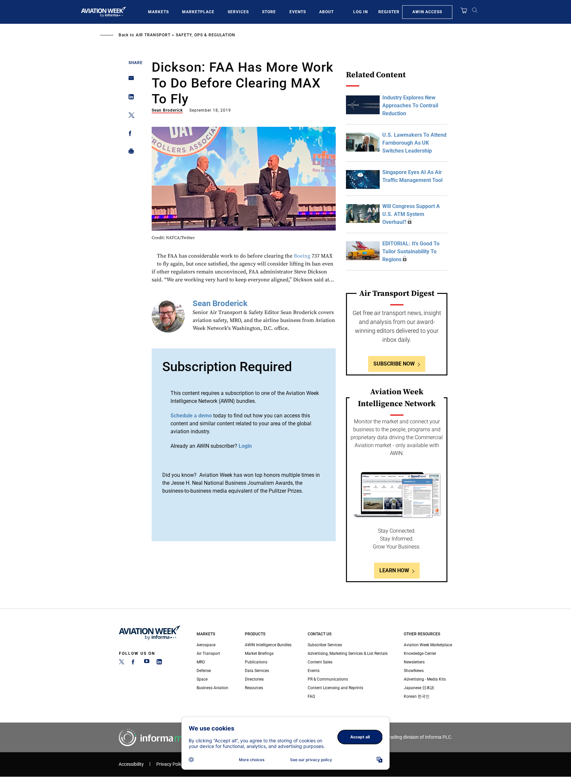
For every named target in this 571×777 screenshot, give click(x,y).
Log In (360, 12)
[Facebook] (134, 663)
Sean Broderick (167, 110)
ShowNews (414, 670)
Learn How (394, 570)
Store (269, 12)
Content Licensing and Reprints (335, 688)
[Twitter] (121, 663)
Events (297, 12)
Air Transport (153, 35)
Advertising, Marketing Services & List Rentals (348, 653)
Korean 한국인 (417, 696)
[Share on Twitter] (129, 116)
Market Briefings (259, 653)
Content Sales (320, 662)
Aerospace (206, 645)
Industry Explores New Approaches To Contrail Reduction (410, 105)
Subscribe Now (394, 364)
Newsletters (414, 662)
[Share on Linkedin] (129, 98)
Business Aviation (212, 688)
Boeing (302, 256)
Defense (204, 670)
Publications (256, 662)
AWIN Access (427, 12)
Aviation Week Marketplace (428, 645)
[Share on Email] (129, 80)
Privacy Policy (170, 764)
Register (389, 12)
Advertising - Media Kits (425, 679)
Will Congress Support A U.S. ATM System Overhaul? (411, 214)
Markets (158, 12)
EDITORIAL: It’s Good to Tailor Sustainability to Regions (410, 251)
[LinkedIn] (159, 663)
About (326, 12)
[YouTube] (146, 663)
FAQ (311, 696)
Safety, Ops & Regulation (205, 35)
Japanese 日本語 (419, 688)
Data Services (257, 670)
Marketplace (198, 12)
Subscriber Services (325, 645)
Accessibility (131, 764)
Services (238, 12)
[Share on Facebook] (129, 134)
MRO (201, 662)
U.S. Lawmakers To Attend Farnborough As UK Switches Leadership (414, 143)
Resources (254, 688)
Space (202, 679)
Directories (254, 679)
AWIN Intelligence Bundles (268, 645)
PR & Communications (328, 679)
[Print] (129, 153)
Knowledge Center (420, 653)
